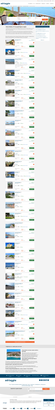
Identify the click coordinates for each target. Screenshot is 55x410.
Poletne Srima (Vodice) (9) (41, 33)
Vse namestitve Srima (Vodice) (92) (40, 28)
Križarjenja (43, 3)
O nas (10, 384)
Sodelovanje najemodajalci (26, 385)
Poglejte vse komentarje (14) (31, 254)
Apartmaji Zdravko (18, 140)
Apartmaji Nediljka (18, 59)
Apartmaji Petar (17, 293)
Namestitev (31, 3)
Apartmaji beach (18, 232)
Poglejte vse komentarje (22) (31, 111)
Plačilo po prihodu (36, 375)
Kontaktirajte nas (37, 384)
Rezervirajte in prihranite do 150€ (11, 376)
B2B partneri (43, 384)
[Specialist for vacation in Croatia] (10, 380)
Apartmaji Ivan (17, 120)
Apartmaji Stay (17, 49)
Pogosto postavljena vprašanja (17, 384)
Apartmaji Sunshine (18, 283)
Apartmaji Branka (18, 321)
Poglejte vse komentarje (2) (31, 233)
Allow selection (49, 402)
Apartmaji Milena (18, 90)
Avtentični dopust (38, 3)
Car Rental (47, 3)
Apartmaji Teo (17, 263)
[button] (50, 0)
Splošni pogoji (24, 384)
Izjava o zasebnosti (31, 384)
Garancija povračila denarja (27, 376)
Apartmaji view (17, 39)
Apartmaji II (17, 70)
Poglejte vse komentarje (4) (31, 101)
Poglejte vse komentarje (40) (31, 59)
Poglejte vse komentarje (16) (31, 130)
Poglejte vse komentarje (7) (31, 162)
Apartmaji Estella (18, 151)
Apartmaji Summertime (19, 110)
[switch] (21, 408)
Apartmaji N (17, 243)
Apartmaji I (17, 172)
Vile (34, 3)
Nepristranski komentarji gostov (45, 376)
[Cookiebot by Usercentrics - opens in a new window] (5, 408)
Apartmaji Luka (17, 302)
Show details (39, 408)
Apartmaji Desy (17, 192)
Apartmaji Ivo (17, 253)
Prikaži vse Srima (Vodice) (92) (40, 29)
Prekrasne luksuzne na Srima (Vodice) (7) (41, 36)
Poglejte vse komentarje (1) (31, 40)
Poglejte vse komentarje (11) (31, 80)
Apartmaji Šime (17, 213)
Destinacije (52, 3)
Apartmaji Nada (17, 182)
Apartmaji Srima (18, 202)
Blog (32, 385)
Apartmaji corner (18, 161)
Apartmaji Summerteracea (19, 331)
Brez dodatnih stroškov (19, 376)
